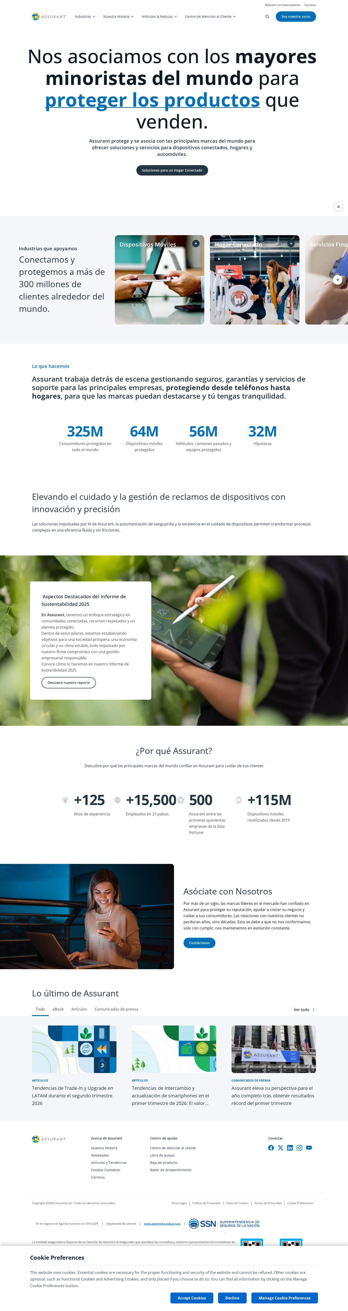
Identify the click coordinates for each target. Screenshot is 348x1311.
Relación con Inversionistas (282, 5)
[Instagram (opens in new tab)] (299, 1148)
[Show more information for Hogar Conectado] (291, 243)
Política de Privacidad (206, 1203)
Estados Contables (105, 1170)
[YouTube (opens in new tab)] (309, 1148)
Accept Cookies (192, 1298)
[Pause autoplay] (338, 206)
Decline (232, 1298)
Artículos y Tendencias (109, 1162)
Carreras (310, 5)
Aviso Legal (179, 1203)
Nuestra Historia (116, 16)
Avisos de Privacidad (267, 1203)
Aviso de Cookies (237, 1203)
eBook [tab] (58, 1009)
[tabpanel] (174, 1068)
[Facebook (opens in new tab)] (271, 1148)
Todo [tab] (40, 1009)
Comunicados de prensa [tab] (116, 1009)
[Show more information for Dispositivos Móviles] (196, 243)
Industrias (83, 16)
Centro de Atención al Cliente (208, 16)
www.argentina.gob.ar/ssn (162, 1224)
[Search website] (267, 16)
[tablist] (174, 997)
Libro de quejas (162, 1155)
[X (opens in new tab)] (280, 1148)
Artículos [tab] (79, 1009)
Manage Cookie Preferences (285, 1298)
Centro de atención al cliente (173, 1148)
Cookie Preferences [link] (300, 1203)
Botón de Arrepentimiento (171, 1170)
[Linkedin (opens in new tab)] (290, 1148)
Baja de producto (163, 1162)
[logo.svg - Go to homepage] (49, 16)
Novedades (100, 1155)
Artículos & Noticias (157, 16)
